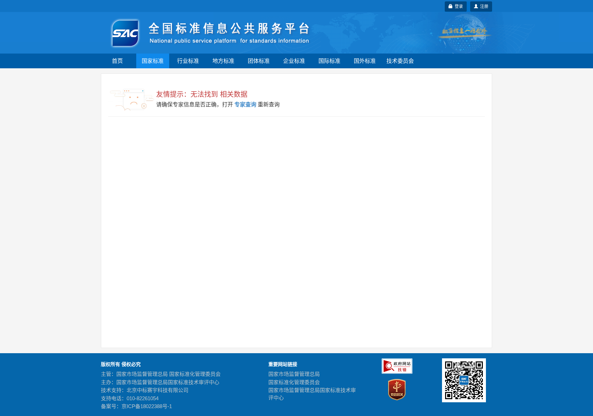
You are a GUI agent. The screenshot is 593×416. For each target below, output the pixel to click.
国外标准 (365, 61)
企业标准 (294, 61)
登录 (458, 6)
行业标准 (188, 61)
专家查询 (245, 104)
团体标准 (259, 61)
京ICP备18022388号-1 (146, 406)
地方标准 (223, 61)
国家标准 (153, 61)
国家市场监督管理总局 (294, 374)
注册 (483, 6)
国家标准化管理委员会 (294, 382)
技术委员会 (400, 61)
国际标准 (329, 61)
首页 (117, 61)
